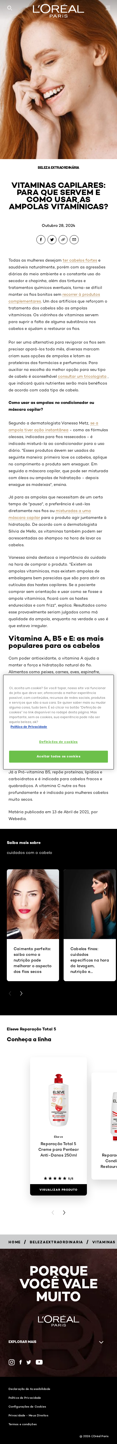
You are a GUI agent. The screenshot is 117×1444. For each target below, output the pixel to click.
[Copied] (63, 239)
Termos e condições (23, 1424)
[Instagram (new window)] (12, 1362)
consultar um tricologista (82, 376)
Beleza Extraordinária (58, 167)
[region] (58, 722)
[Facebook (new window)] (20, 1362)
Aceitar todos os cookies (59, 756)
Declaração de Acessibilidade (29, 1388)
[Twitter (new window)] (28, 1362)
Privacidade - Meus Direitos (28, 1415)
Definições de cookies (58, 742)
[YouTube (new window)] (39, 1362)
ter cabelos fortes (80, 260)
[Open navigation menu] (107, 8)
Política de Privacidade (25, 1397)
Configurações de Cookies (27, 1406)
